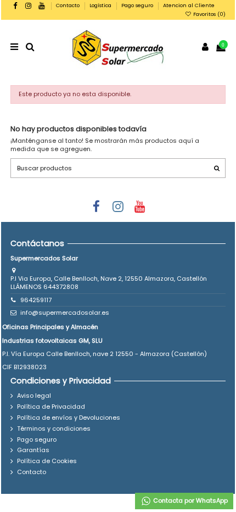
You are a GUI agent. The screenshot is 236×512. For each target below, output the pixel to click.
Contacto (68, 5)
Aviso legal (34, 396)
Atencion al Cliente (189, 5)
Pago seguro (138, 5)
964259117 (36, 300)
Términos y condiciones (54, 429)
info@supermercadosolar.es (64, 312)
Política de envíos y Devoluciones (68, 418)
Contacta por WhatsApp (189, 500)
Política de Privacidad (51, 407)
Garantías (33, 450)
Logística (101, 5)
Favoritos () (209, 14)
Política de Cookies (47, 461)
